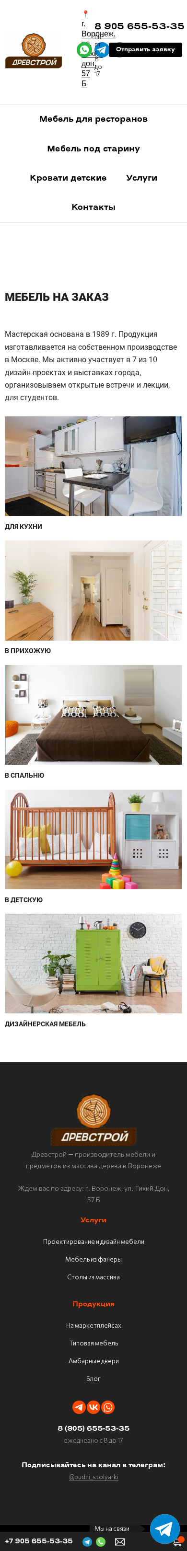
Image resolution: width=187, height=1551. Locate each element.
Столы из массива (93, 1277)
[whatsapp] (84, 49)
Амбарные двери (94, 1361)
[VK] (93, 1407)
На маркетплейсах (93, 1325)
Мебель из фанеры (93, 1259)
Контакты (93, 208)
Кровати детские (68, 178)
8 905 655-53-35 (139, 27)
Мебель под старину (93, 149)
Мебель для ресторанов (93, 119)
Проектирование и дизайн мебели (93, 1241)
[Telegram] (79, 1407)
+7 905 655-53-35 (39, 1542)
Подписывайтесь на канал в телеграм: (94, 1465)
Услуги (141, 178)
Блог (93, 1378)
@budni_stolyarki (93, 1477)
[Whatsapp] (108, 1407)
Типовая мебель (93, 1343)
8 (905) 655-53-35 (93, 1429)
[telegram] (102, 49)
